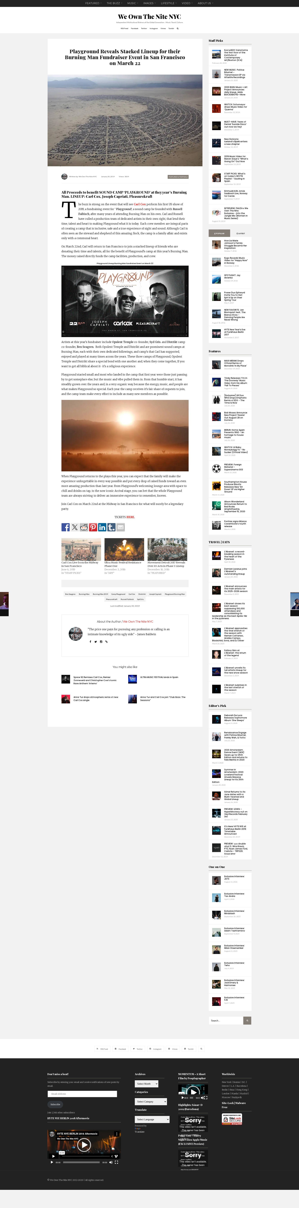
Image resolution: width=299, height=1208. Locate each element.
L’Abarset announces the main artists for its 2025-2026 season (236, 589)
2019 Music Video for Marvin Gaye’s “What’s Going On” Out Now (236, 159)
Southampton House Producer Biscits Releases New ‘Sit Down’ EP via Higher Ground (235, 486)
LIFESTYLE (167, 3)
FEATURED (92, 3)
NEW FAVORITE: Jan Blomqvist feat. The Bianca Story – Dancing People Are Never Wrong (235, 314)
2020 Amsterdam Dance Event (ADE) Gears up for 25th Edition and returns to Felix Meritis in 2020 (235, 754)
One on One (217, 867)
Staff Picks (216, 40)
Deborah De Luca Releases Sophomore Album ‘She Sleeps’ (235, 718)
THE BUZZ (113, 3)
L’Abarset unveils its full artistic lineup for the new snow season (236, 670)
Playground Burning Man (175, 594)
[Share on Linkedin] (102, 527)
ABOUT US (204, 3)
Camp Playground (118, 594)
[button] (84, 1145)
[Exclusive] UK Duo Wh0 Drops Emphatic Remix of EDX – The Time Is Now (235, 399)
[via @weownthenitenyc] (75, 527)
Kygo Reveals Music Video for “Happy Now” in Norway (236, 260)
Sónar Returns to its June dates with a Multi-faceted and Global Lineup (234, 795)
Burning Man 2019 (100, 594)
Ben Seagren (70, 594)
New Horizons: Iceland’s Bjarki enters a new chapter (235, 142)
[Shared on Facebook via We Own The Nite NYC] (65, 527)
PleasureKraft (111, 599)
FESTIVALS (183, 177)
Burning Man (84, 594)
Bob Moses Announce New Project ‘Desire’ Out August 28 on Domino (235, 416)
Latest (241, 233)
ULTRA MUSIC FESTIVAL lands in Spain (159, 677)
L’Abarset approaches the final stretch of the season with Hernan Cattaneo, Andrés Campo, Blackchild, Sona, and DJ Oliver (229, 634)
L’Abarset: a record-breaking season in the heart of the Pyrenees (234, 555)
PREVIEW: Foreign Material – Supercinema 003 (233, 467)
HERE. (130, 517)
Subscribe (55, 1104)
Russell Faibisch (127, 599)
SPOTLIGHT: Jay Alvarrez (232, 276)
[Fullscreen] (116, 1162)
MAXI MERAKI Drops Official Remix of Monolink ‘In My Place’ (235, 363)
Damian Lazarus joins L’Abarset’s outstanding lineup (235, 571)
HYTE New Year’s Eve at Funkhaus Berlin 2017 (234, 332)
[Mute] (111, 1162)
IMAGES (148, 3)
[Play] (52, 1162)
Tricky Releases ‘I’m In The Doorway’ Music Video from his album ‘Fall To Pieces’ (235, 382)
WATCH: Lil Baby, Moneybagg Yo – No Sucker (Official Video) (236, 450)
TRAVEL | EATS (219, 542)
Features (215, 351)
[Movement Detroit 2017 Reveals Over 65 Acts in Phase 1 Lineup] (167, 549)
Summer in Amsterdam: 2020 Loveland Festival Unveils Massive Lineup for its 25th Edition (227, 776)
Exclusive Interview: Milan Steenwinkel (234, 946)
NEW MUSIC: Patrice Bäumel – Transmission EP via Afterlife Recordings (234, 73)
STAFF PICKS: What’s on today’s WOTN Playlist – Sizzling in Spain (234, 177)
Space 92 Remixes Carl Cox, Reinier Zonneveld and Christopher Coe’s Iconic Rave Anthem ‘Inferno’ (95, 680)
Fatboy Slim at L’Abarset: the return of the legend (235, 653)
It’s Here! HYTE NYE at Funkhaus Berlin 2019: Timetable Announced (235, 830)
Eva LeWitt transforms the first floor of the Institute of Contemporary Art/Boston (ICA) (236, 55)
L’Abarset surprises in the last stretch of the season (235, 687)
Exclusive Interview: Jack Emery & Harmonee (234, 983)
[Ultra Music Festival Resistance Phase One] (124, 549)
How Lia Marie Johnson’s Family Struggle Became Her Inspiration (235, 244)
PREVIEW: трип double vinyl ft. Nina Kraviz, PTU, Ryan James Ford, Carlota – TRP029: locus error (236, 848)
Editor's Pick (217, 706)
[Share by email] (120, 527)
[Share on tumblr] (111, 527)
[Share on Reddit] (84, 527)
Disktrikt (142, 594)
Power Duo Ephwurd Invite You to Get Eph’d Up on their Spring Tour (234, 296)
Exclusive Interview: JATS (234, 877)
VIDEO (186, 3)
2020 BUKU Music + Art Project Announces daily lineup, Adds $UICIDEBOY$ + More (235, 91)
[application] (84, 1145)
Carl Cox (140, 204)
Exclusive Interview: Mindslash (234, 912)
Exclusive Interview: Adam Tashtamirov (234, 929)
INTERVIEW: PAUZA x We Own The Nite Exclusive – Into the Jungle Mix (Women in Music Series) (236, 213)
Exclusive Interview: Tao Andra (234, 895)
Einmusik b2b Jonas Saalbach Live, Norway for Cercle (235, 193)
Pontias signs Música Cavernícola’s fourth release (235, 524)
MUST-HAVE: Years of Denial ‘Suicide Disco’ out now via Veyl (235, 124)
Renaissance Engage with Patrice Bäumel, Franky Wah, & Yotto (235, 735)
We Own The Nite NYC (149, 16)
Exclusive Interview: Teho (234, 964)
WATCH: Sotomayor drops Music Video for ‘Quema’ (235, 107)
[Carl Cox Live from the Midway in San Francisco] (81, 549)
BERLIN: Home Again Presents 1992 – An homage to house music (234, 433)
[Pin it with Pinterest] (93, 527)
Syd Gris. (140, 599)
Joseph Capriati (155, 594)
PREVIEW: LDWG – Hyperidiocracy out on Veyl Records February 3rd (235, 813)
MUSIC (131, 3)
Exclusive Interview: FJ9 (234, 998)
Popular (220, 233)
